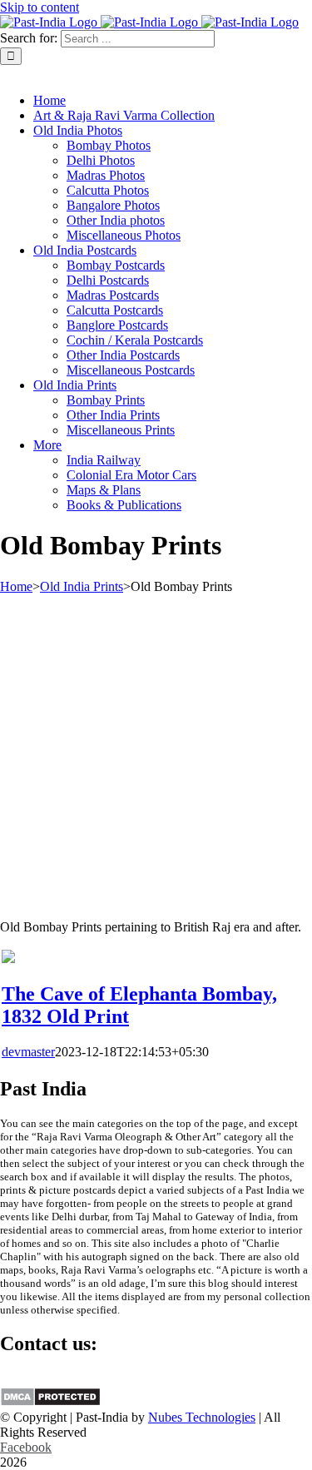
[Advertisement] (156, 750)
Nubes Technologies (201, 1417)
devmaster (28, 1052)
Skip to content (39, 7)
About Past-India (44, 72)
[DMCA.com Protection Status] (50, 1402)
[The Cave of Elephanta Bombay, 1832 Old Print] (8, 958)
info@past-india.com (55, 1379)
